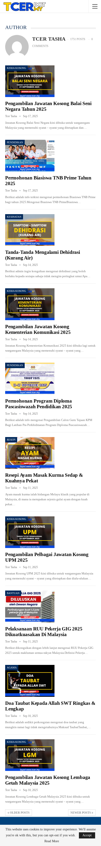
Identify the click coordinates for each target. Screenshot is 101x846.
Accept (87, 835)
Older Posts (19, 812)
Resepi (11, 439)
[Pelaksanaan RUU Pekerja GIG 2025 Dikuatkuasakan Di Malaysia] (29, 606)
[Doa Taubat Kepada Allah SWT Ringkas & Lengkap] (29, 681)
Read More (51, 841)
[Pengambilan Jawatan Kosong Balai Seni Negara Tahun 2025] (29, 81)
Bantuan (13, 593)
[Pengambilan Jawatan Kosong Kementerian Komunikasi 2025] (29, 304)
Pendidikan (15, 142)
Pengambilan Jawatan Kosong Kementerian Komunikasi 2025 (38, 329)
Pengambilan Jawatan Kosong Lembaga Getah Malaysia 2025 (47, 780)
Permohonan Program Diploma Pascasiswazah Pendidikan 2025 (38, 403)
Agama (12, 667)
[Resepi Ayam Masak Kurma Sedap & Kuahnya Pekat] (29, 453)
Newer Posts (81, 812)
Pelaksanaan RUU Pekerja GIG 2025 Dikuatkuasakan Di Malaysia (43, 631)
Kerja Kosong (16, 68)
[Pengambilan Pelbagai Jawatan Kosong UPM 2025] (29, 532)
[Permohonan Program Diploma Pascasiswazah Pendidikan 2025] (29, 378)
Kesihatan (14, 216)
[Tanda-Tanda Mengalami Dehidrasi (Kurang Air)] (29, 230)
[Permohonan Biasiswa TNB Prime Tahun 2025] (29, 155)
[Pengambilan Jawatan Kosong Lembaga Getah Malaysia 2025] (29, 755)
